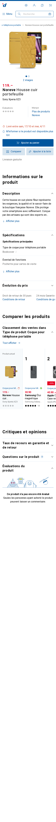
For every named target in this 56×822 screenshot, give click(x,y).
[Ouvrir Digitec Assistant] (42, 5)
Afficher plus (12, 221)
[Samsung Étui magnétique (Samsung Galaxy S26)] (33, 379)
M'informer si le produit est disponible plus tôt (29, 133)
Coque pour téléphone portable (9, 388)
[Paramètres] (26, 5)
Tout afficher (9, 342)
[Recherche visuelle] (50, 14)
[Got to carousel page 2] (29, 76)
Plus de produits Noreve (41, 112)
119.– (7, 85)
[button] (28, 126)
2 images (28, 80)
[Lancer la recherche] (19, 14)
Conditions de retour (13, 299)
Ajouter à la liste (42, 151)
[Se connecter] (34, 5)
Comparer (16, 151)
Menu (9, 13)
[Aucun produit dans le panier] (50, 5)
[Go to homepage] (4, 5)
